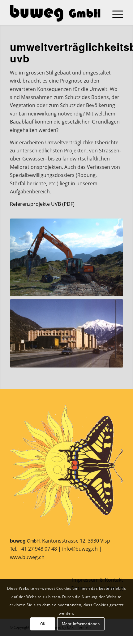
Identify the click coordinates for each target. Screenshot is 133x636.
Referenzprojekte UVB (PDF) (42, 204)
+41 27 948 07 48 (38, 548)
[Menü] (114, 12)
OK (42, 623)
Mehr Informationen (81, 623)
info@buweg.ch (80, 548)
